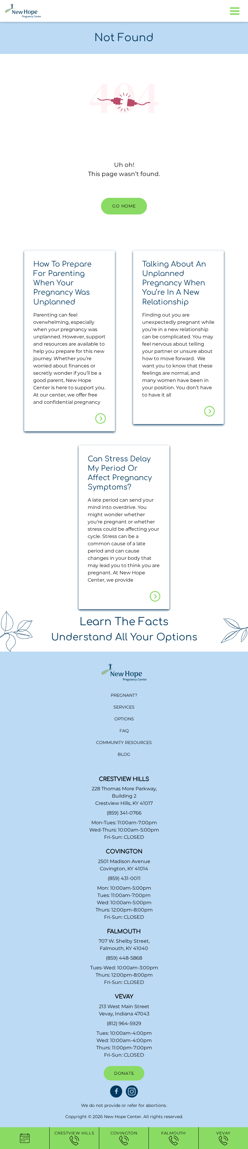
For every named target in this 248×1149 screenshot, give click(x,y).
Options (124, 719)
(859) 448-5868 (124, 958)
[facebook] (116, 1091)
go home (123, 206)
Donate (124, 1073)
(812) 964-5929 (124, 1023)
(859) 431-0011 (124, 878)
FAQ (124, 730)
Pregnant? (124, 695)
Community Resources (124, 742)
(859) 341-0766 (124, 813)
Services (124, 707)
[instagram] (132, 1091)
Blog (124, 754)
